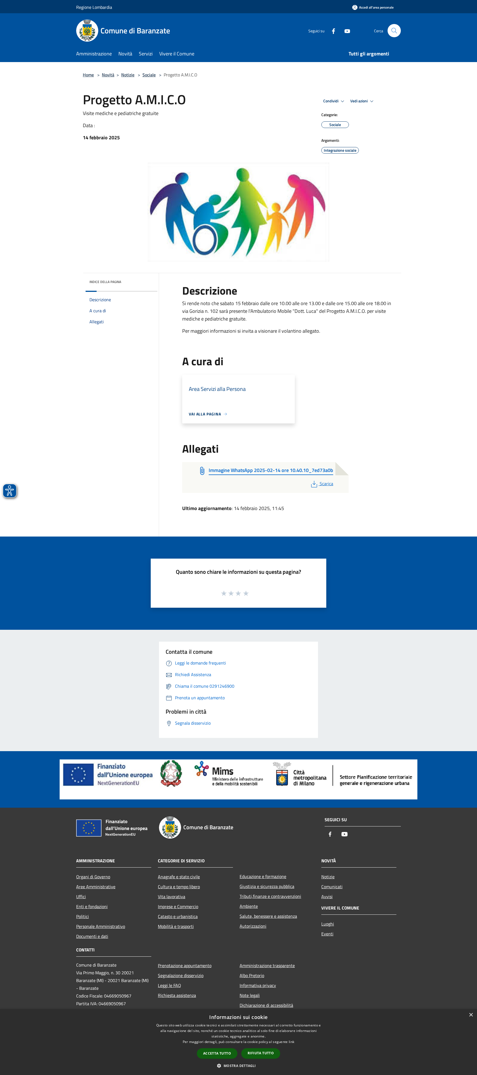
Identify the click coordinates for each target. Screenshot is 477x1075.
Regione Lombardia (94, 7)
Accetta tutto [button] (217, 1053)
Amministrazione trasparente (267, 965)
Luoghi (327, 924)
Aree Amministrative (95, 886)
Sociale (149, 74)
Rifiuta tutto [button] (261, 1053)
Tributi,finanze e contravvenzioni (270, 896)
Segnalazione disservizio (180, 975)
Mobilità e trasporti (176, 926)
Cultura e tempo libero (179, 886)
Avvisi (327, 896)
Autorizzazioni (253, 926)
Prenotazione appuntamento (184, 965)
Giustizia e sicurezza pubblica (267, 886)
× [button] (471, 1015)
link (291, 1041)
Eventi (327, 933)
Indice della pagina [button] (105, 281)
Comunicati (332, 886)
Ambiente (249, 906)
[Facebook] (331, 30)
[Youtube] (345, 30)
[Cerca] (394, 30)
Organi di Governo (93, 876)
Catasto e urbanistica (178, 916)
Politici (82, 916)
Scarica (326, 483)
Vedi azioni (359, 101)
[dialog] (238, 1042)
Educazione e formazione (263, 876)
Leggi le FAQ (169, 985)
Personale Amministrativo (100, 926)
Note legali (250, 995)
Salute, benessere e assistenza (268, 916)
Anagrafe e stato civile (179, 876)
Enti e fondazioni (92, 906)
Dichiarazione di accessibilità (266, 1005)
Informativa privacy (258, 985)
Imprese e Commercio (178, 906)
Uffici (81, 896)
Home (88, 74)
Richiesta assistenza (177, 995)
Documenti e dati (92, 936)
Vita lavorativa (171, 896)
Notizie (127, 74)
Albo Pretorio (252, 975)
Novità (108, 74)
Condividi (331, 101)
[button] (238, 1065)
